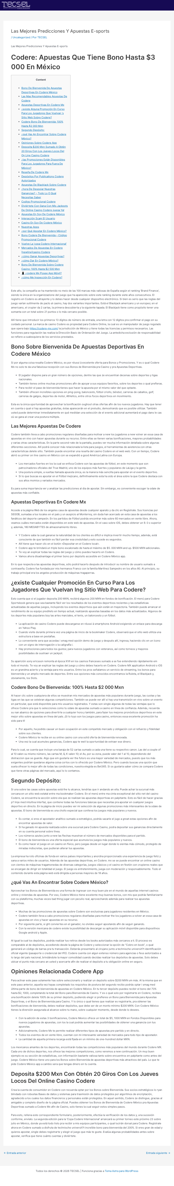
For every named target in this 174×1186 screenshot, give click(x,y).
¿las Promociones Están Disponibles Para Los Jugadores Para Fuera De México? (43, 164)
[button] (130, 5)
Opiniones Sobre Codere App (39, 142)
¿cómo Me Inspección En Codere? (41, 277)
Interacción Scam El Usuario (38, 218)
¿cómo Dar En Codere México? (39, 260)
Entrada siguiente (158, 1153)
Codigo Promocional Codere (38, 201)
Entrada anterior (15, 1153)
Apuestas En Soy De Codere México (43, 214)
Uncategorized (21, 37)
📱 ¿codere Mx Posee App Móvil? (41, 273)
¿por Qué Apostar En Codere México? (44, 231)
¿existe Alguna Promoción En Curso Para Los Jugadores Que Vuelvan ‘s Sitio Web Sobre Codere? (43, 113)
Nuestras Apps (30, 227)
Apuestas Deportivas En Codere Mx (42, 104)
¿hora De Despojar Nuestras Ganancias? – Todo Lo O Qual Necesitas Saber (38, 193)
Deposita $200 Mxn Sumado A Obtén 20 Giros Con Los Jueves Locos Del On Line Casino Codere (43, 151)
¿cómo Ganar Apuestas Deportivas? (42, 256)
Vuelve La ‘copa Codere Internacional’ (44, 243)
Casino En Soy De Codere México (41, 222)
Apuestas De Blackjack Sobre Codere (43, 184)
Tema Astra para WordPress (121, 1171)
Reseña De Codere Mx (34, 172)
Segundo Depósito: (33, 130)
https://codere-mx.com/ (44, 328)
